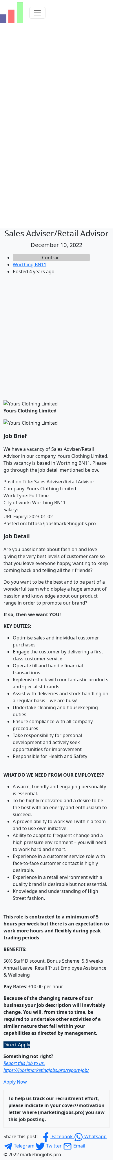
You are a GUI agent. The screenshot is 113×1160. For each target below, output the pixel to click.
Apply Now (15, 1082)
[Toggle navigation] (37, 13)
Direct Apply (16, 1044)
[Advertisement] (56, 336)
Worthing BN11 (29, 264)
